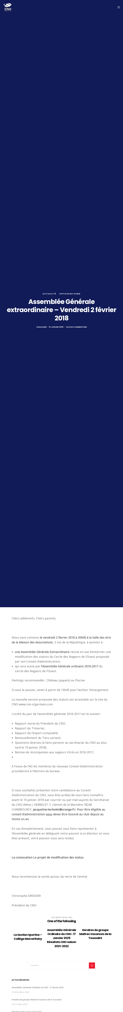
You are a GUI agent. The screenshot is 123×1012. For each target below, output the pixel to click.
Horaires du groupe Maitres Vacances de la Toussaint (37, 999)
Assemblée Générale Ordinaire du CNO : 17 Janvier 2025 (38, 987)
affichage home (69, 293)
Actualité (49, 293)
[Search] (92, 965)
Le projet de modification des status (58, 857)
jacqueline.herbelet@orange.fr (54, 809)
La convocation (22, 857)
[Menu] (118, 7)
